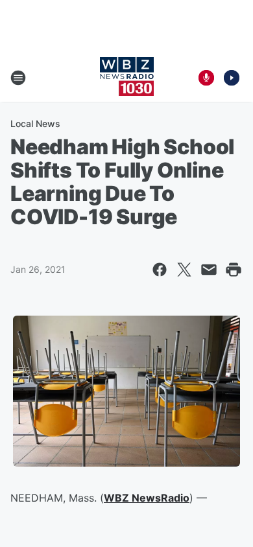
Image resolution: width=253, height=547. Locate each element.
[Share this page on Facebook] (160, 270)
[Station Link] (127, 78)
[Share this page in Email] (209, 270)
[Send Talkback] (206, 78)
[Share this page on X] (184, 270)
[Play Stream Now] (231, 78)
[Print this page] (233, 270)
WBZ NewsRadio (146, 497)
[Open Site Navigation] (18, 78)
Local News (35, 123)
